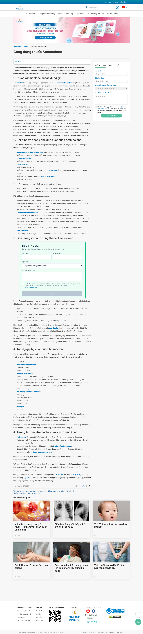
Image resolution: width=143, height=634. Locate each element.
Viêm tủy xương (18, 491)
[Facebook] (83, 486)
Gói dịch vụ (39, 614)
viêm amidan (32, 493)
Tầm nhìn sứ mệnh (23, 611)
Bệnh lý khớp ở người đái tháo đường (31, 566)
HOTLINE (59, 474)
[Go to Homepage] (19, 7)
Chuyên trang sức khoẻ (95, 14)
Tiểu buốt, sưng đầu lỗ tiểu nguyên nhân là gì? (109, 566)
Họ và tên (25, 253)
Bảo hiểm (39, 617)
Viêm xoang (42, 491)
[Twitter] (87, 486)
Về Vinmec (80, 14)
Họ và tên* (98, 71)
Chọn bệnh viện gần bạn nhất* (106, 85)
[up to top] (138, 615)
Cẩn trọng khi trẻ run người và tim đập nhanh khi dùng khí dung (71, 568)
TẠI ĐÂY (27, 478)
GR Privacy (112, 632)
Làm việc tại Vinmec (24, 620)
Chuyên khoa (30, 14)
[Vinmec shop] (74, 615)
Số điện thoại (57, 253)
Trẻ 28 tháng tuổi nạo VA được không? (111, 525)
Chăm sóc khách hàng (119, 2)
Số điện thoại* (100, 78)
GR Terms (120, 632)
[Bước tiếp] (92, 621)
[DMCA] (115, 617)
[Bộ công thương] (115, 610)
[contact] (138, 622)
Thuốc (25, 47)
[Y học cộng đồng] (92, 618)
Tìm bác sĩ (108, 2)
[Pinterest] (89, 486)
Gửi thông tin (111, 115)
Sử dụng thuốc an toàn (38, 47)
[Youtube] (88, 611)
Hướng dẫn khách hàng (46, 14)
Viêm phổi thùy (31, 491)
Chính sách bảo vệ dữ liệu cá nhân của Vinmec (94, 632)
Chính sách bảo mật (31, 288)
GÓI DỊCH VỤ (76, 474)
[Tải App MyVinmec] (55, 615)
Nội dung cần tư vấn (28, 270)
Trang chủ (17, 47)
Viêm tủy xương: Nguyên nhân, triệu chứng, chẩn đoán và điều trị (31, 527)
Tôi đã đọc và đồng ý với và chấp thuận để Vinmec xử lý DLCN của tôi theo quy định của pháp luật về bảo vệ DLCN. (111, 109)
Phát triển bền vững (65, 14)
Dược (40, 493)
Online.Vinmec (112, 14)
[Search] (86, 7)
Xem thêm (18, 536)
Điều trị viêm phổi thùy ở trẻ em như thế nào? (70, 525)
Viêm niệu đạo (70, 491)
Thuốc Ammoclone (19, 493)
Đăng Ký (52, 293)
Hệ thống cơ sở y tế (24, 614)
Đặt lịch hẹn (40, 620)
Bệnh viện (26, 262)
